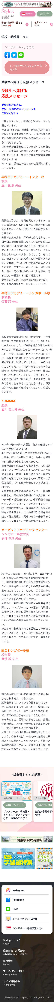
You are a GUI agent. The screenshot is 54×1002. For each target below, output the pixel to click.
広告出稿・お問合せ (15, 952)
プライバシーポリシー (15, 973)
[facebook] (7, 55)
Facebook (18, 899)
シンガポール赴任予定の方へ (28, 928)
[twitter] (14, 55)
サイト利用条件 (11, 983)
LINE (15, 909)
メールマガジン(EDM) (25, 918)
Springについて (11, 942)
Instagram (18, 890)
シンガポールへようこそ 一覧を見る (26, 67)
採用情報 (8, 962)
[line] (21, 55)
